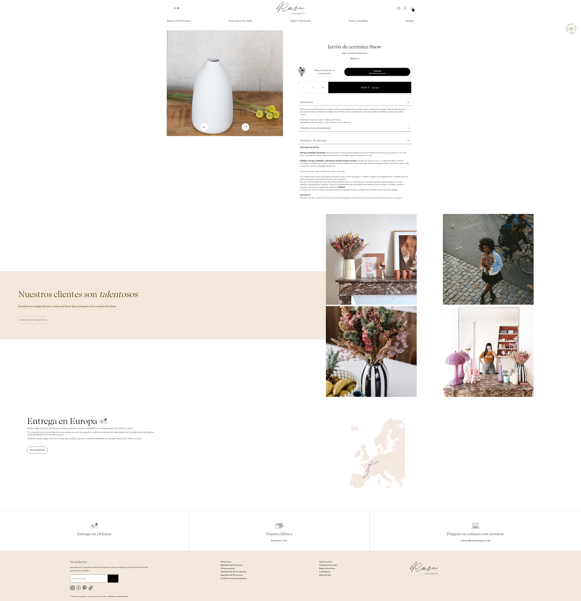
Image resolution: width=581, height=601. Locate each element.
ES (175, 8)
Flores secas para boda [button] (240, 21)
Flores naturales (228, 568)
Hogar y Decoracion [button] (300, 21)
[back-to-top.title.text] (577, 571)
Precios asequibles (358, 21)
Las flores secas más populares (234, 578)
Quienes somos (325, 561)
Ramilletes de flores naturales (233, 571)
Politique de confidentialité (117, 596)
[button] (406, 8)
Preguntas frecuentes (328, 565)
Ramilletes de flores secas (232, 565)
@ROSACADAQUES (34, 320)
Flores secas (226, 561)
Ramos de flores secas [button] (179, 21)
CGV (104, 596)
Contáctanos (324, 571)
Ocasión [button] (410, 21)
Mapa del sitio (325, 575)
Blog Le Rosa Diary (327, 568)
